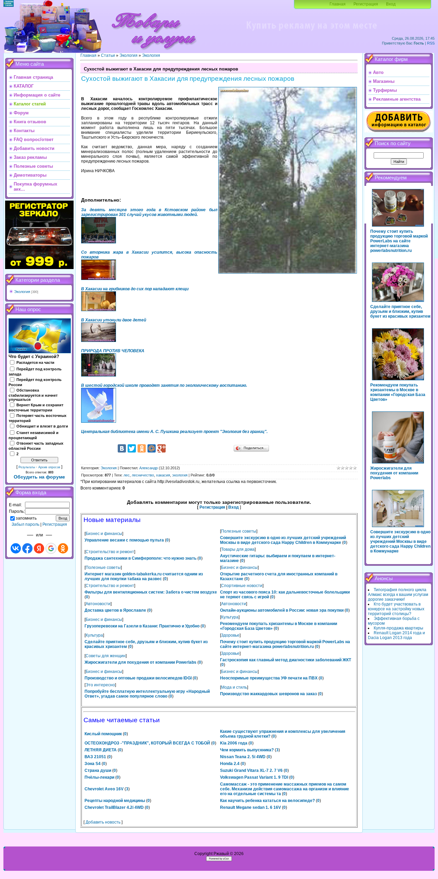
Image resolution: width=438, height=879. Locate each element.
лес (127, 475)
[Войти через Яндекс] (39, 548)
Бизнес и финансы (104, 533)
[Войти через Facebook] (27, 548)
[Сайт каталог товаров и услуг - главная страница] (153, 51)
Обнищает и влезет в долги (42, 426)
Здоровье (230, 635)
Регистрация (365, 4)
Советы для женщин (106, 655)
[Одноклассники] (142, 448)
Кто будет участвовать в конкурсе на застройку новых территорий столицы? (396, 609)
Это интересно (100, 685)
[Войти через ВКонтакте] (16, 548)
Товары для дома (238, 549)
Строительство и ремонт (110, 551)
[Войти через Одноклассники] (63, 548)
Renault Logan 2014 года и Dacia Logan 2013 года (396, 635)
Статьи (108, 55)
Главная (338, 4)
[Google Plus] (161, 448)
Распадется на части (35, 362)
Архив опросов (49, 467)
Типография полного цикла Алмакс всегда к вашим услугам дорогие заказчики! (398, 594)
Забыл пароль (25, 524)
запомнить (26, 518)
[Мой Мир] (151, 448)
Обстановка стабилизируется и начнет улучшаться (33, 395)
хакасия (163, 475)
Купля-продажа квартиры (398, 628)
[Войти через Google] (51, 548)
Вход (391, 4)
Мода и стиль (234, 687)
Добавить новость (103, 822)
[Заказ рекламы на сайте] (311, 32)
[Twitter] (132, 448)
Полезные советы (238, 531)
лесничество (143, 475)
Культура (230, 617)
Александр (148, 468)
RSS (431, 43)
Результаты (26, 467)
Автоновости (98, 603)
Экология (22, 292)
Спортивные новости (241, 585)
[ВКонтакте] (122, 448)
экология (180, 475)
